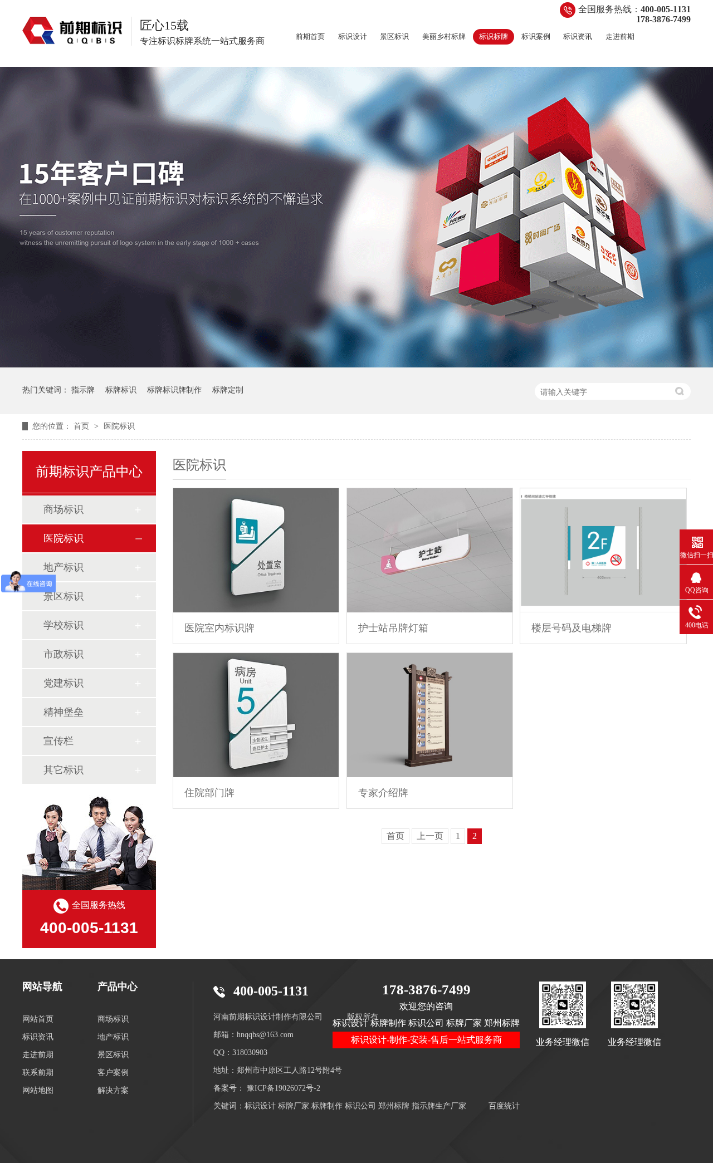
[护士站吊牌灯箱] (429, 550)
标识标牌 (493, 36)
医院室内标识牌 (219, 628)
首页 (82, 426)
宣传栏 (58, 741)
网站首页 (37, 1019)
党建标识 (63, 683)
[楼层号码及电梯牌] (603, 550)
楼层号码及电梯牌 (571, 628)
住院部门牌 (209, 792)
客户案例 (113, 1072)
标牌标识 (120, 390)
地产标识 (63, 567)
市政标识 (63, 654)
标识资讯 (577, 36)
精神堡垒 (63, 712)
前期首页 (310, 36)
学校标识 (63, 625)
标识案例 (535, 36)
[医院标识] (72, 31)
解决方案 (113, 1090)
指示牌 (83, 390)
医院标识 (119, 426)
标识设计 (352, 36)
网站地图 (37, 1090)
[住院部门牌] (256, 715)
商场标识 (63, 509)
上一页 (430, 836)
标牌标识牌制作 (174, 390)
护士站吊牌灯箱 (393, 628)
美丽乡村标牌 (444, 36)
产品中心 (117, 986)
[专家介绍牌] (429, 715)
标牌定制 (227, 390)
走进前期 (619, 36)
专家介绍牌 (383, 792)
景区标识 (394, 36)
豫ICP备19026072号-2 (283, 1088)
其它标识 (63, 770)
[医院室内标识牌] (256, 550)
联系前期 (37, 1072)
